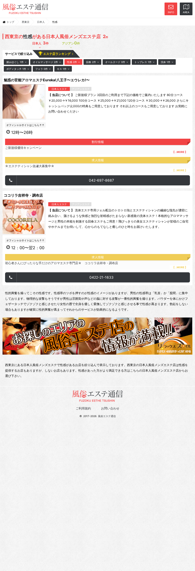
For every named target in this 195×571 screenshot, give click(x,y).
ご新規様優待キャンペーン (96, 149)
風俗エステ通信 (107, 416)
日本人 (41, 21)
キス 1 (62, 68)
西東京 (25, 21)
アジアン (71, 42)
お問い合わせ (110, 408)
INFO (171, 12)
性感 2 (72, 62)
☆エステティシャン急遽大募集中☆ (96, 168)
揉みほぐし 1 (15, 62)
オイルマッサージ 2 (45, 62)
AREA (186, 12)
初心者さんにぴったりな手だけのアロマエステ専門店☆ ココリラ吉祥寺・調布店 (96, 265)
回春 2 (91, 62)
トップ (10, 21)
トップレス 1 (143, 62)
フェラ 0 (41, 68)
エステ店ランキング (57, 54)
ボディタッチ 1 (16, 68)
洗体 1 (165, 62)
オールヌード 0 (115, 62)
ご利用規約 (83, 408)
